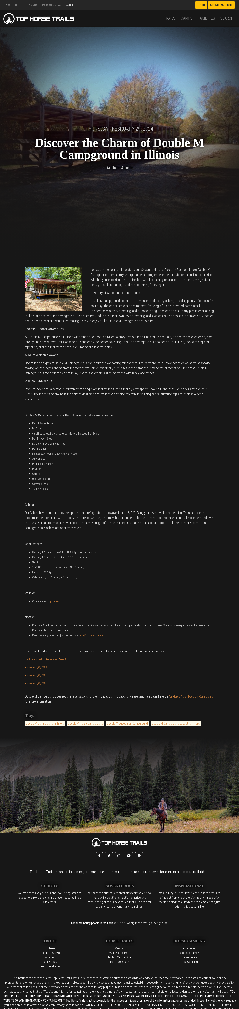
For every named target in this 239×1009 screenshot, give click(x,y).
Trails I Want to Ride (119, 957)
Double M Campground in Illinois (45, 723)
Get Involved (30, 5)
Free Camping (189, 962)
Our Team (49, 948)
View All (119, 948)
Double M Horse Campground (85, 723)
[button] (99, 855)
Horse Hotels (189, 957)
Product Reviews (51, 5)
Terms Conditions (49, 966)
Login (201, 5)
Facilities (206, 18)
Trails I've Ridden (120, 962)
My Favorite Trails (119, 953)
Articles (70, 5)
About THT (11, 5)
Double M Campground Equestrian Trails (176, 723)
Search (226, 18)
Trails (169, 18)
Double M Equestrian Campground (127, 723)
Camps (187, 18)
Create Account (221, 5)
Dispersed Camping (189, 953)
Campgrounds (189, 948)
